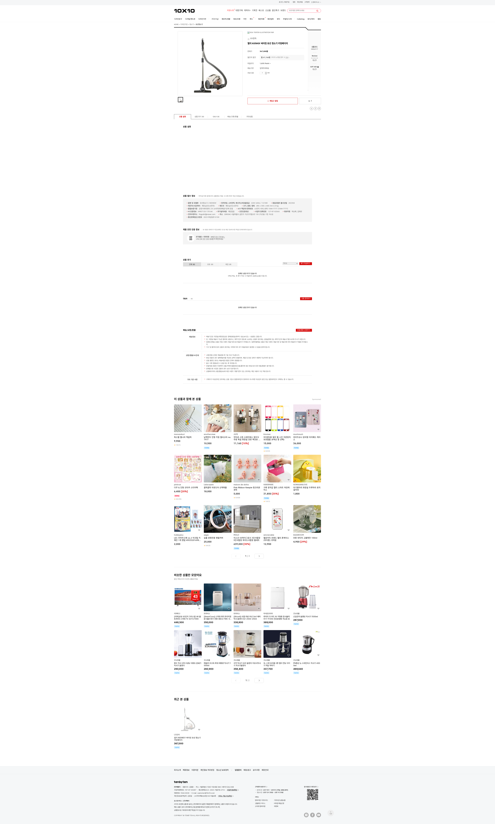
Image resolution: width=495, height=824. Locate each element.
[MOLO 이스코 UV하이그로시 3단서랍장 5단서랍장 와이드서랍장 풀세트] (247, 527)
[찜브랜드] (249, 39)
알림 (294, 2)
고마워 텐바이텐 (260, 806)
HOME (176, 24)
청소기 (191, 24)
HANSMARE (268, 485)
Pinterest (319, 108)
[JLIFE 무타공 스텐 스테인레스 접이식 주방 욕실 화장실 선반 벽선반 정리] (247, 424)
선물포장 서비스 (260, 803)
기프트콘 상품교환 (280, 800)
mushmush (298, 434)
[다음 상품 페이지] (259, 556)
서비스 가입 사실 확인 (225, 796)
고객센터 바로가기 (260, 787)
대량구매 (239, 11)
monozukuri (179, 434)
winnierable (268, 535)
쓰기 (314, 60)
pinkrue (177, 485)
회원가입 (286, 2)
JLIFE (236, 434)
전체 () (192, 264)
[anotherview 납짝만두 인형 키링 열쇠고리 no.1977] (218, 426)
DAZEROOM (298, 535)
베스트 (261, 11)
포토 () (210, 264)
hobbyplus (178, 535)
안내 (287, 57)
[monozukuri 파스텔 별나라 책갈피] (188, 425)
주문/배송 (300, 2)
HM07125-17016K (217, 237)
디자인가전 (184, 24)
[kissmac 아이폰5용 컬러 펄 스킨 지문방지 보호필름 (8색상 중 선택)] (277, 428)
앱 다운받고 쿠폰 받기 (310, 787)
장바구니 (315, 2)
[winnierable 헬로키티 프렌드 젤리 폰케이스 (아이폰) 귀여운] (277, 525)
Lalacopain (209, 485)
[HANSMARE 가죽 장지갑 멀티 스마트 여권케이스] (277, 479)
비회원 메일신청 (279, 803)
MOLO (236, 535)
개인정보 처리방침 (207, 770)
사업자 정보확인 (232, 790)
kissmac (267, 434)
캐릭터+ (247, 11)
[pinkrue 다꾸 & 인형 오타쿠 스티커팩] (188, 477)
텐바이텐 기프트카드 (261, 800)
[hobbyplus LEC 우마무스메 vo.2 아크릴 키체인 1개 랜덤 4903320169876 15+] (188, 525)
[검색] (317, 11)
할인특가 (275, 11)
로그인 (281, 2)
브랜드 (283, 11)
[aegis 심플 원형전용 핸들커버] (218, 526)
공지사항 (256, 770)
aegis (206, 535)
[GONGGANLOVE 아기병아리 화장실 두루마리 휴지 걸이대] (307, 475)
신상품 (268, 11)
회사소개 (177, 770)
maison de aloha (241, 485)
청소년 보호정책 (222, 770)
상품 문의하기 (306, 298)
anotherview (209, 434)
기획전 (254, 11)
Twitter (311, 108)
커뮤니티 (230, 11)
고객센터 (307, 2)
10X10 (184, 11)
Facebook (315, 108)
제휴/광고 (247, 770)
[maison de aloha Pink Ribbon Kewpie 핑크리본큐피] (247, 477)
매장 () (228, 264)
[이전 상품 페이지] (236, 556)
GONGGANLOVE (300, 485)
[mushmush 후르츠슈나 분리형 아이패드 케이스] (307, 426)
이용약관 (195, 770)
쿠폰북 (276, 806)
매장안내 (265, 770)
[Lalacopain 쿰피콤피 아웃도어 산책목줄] (218, 474)
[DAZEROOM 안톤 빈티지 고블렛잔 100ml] (307, 524)
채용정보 (186, 770)
